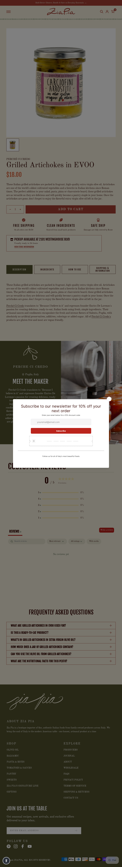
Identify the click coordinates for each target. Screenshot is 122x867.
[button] (6, 860)
